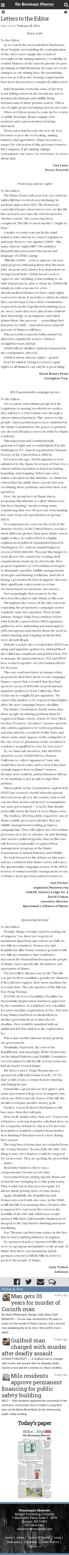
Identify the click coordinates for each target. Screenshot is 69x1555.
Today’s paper (34, 1422)
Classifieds (31, 1542)
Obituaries (13, 1542)
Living (57, 1537)
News (20, 1537)
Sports (45, 1537)
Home (9, 1537)
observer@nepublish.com (34, 1529)
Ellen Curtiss (8, 26)
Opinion (33, 1537)
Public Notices (50, 1542)
